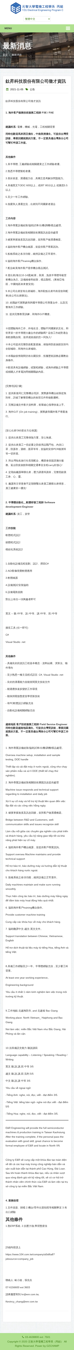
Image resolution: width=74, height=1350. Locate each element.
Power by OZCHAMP (47, 1345)
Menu (8, 28)
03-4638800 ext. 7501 (37, 1337)
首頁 (5, 54)
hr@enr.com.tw (29, 1294)
